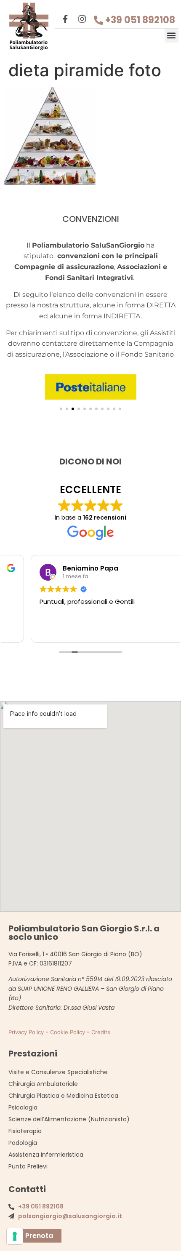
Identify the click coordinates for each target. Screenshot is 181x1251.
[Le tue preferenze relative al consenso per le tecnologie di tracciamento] (15, 1236)
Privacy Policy (26, 1032)
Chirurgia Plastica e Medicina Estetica (63, 1095)
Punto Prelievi (28, 1166)
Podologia (22, 1143)
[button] (171, 36)
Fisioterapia (25, 1131)
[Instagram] (82, 19)
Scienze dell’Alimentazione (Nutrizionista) (69, 1119)
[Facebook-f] (65, 19)
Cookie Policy (67, 1032)
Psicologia (22, 1107)
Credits (100, 1032)
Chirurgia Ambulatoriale (43, 1084)
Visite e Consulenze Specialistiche (58, 1072)
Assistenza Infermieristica (45, 1154)
